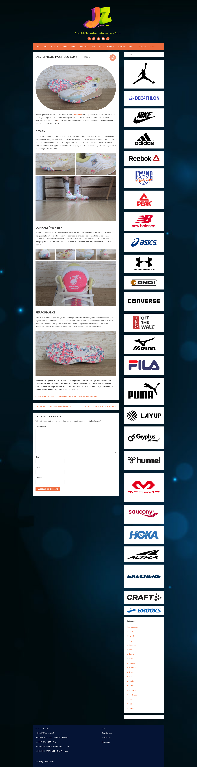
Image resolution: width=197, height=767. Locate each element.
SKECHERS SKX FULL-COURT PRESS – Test (53, 747)
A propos (142, 46)
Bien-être (110, 46)
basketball (64, 396)
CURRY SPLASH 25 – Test (46, 742)
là (58, 120)
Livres (131, 672)
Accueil (37, 46)
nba (87, 396)
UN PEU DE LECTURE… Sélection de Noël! (52, 737)
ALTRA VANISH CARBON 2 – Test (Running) (53, 406)
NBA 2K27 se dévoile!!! (45, 733)
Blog (130, 640)
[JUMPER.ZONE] (98, 17)
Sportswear (84, 46)
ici (53, 120)
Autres (131, 631)
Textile (131, 704)
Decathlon (77, 114)
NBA (93, 46)
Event (131, 649)
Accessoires (133, 627)
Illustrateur (106, 742)
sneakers (93, 396)
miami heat (81, 396)
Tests (45, 46)
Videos (101, 46)
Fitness (73, 46)
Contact (152, 46)
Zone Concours (107, 733)
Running (65, 46)
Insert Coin (106, 737)
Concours (131, 46)
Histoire (131, 658)
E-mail (39, 467)
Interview (121, 46)
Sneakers (54, 46)
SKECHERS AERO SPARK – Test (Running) (52, 751)
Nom (38, 457)
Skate (131, 686)
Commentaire (41, 426)
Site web (39, 478)
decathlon (72, 396)
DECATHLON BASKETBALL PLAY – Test (100, 406)
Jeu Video (132, 668)
